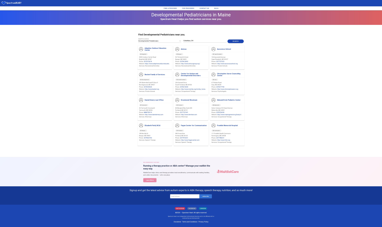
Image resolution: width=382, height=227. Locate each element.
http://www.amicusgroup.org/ (190, 63)
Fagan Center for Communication (194, 125)
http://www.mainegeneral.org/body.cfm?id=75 (232, 114)
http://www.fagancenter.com (190, 140)
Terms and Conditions (189, 222)
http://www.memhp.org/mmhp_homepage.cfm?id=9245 (199, 89)
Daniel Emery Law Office (154, 100)
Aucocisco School (224, 49)
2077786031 (220, 138)
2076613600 (184, 87)
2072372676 (148, 61)
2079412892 (184, 61)
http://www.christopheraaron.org (227, 89)
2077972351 (184, 138)
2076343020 (148, 87)
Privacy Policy (203, 222)
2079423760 (148, 138)
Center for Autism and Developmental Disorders (191, 74)
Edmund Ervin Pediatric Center (229, 100)
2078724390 (220, 112)
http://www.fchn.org (223, 140)
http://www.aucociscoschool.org (227, 63)
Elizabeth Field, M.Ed (152, 125)
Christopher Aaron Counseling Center (229, 74)
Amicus (184, 49)
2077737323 (220, 61)
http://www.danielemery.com (154, 114)
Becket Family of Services (155, 75)
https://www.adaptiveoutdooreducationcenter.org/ (161, 63)
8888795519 (148, 112)
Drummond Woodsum (189, 100)
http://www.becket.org (152, 89)
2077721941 (184, 112)
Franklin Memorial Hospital (227, 125)
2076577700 (220, 87)
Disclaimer (177, 222)
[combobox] (159, 41)
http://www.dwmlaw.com (189, 114)
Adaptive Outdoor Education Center (155, 49)
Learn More (150, 180)
